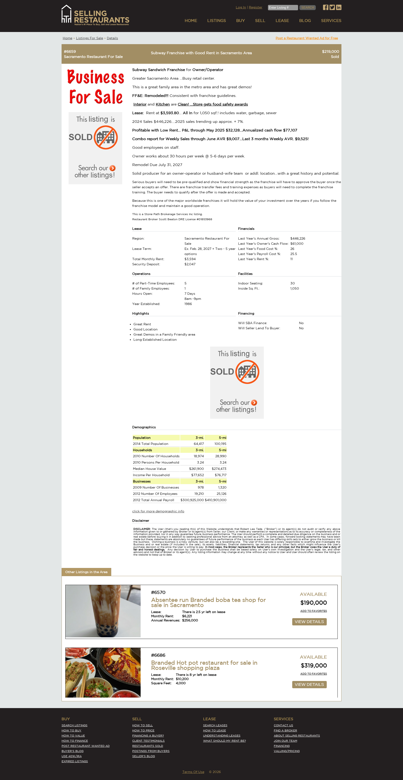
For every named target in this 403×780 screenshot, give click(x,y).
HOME (191, 20)
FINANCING (282, 745)
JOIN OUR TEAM (285, 740)
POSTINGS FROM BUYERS (151, 750)
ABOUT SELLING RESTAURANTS (297, 735)
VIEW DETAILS (309, 621)
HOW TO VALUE (73, 735)
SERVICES (331, 20)
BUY (240, 20)
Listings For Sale (89, 38)
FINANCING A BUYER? (148, 735)
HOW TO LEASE (214, 730)
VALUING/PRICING (287, 750)
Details (112, 38)
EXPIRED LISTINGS (75, 761)
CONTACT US (283, 725)
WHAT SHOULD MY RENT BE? (224, 740)
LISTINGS (216, 20)
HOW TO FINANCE (75, 740)
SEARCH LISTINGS (74, 725)
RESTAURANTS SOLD (147, 745)
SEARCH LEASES (215, 725)
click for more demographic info (158, 511)
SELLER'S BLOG (143, 756)
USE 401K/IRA (72, 756)
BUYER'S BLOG (72, 750)
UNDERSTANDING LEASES (221, 735)
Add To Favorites (313, 611)
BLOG (305, 20)
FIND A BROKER (285, 730)
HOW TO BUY (71, 730)
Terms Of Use (193, 772)
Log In (241, 7)
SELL (260, 20)
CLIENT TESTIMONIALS (148, 740)
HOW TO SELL (142, 725)
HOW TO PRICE (143, 730)
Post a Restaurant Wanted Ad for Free (307, 38)
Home (67, 38)
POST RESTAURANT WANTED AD (86, 745)
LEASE (282, 20)
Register (255, 7)
